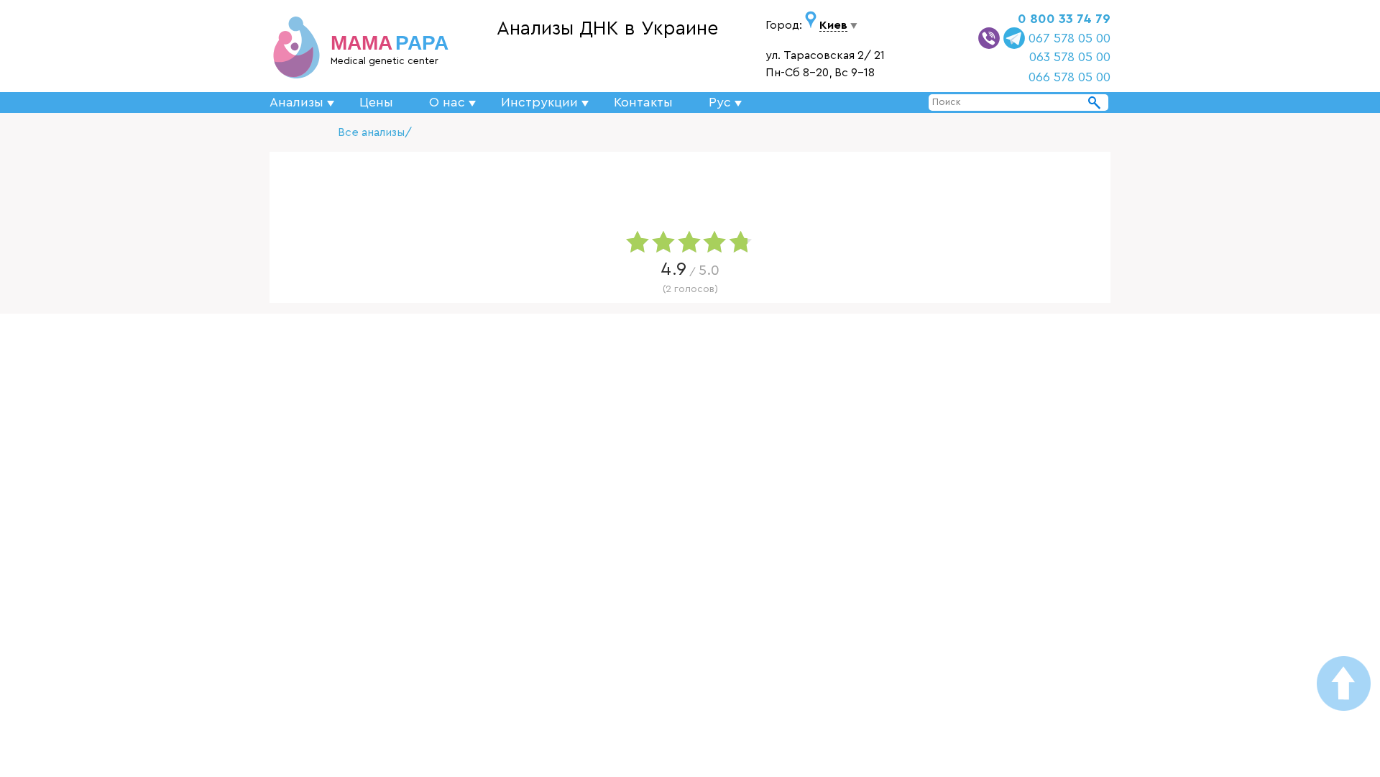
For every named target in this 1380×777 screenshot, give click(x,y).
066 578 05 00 (1069, 77)
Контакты (643, 102)
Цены (376, 102)
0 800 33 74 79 (1064, 18)
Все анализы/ (375, 132)
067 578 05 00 (1069, 38)
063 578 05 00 (1069, 56)
